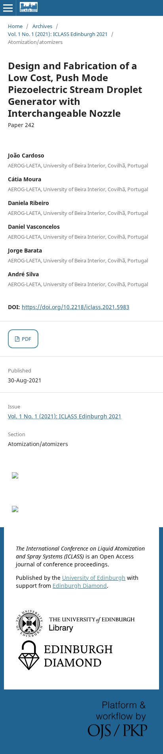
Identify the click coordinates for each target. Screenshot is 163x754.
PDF (26, 338)
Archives (42, 26)
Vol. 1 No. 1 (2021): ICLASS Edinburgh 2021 (58, 34)
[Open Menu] (8, 8)
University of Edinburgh (93, 577)
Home (15, 26)
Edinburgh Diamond (80, 585)
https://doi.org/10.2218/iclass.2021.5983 (75, 307)
